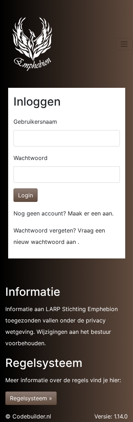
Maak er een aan (90, 213)
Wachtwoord (30, 157)
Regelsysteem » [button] (31, 398)
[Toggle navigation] (124, 44)
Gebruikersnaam (35, 121)
